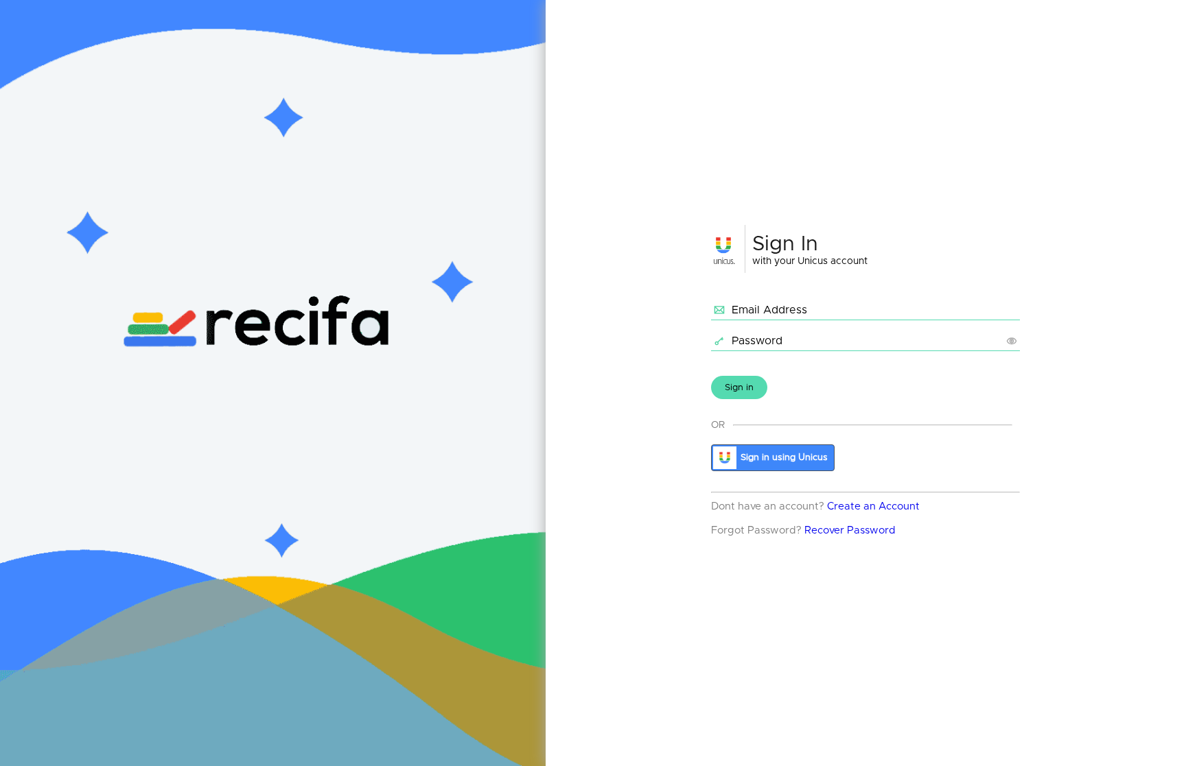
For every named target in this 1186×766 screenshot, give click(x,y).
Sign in (739, 387)
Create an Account (873, 506)
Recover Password (850, 530)
